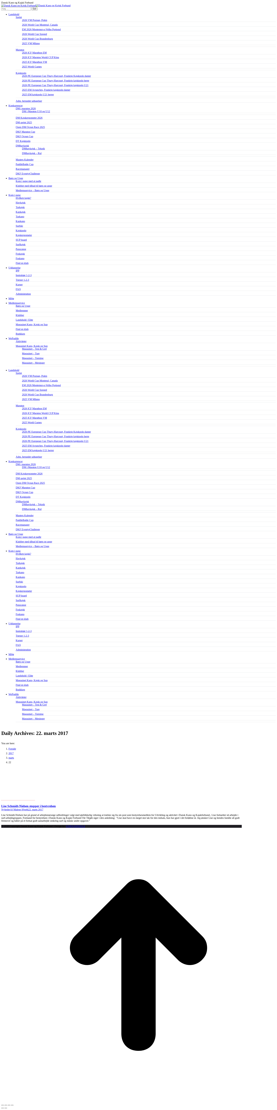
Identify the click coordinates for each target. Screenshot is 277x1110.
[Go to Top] (138, 1101)
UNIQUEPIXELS (75, 826)
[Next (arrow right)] (5, 1108)
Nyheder (5, 809)
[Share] (5, 1105)
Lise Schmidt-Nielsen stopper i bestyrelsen (28, 806)
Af (19, 809)
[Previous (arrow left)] (2, 1108)
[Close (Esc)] (2, 1105)
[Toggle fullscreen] (9, 1105)
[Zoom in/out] (12, 1105)
